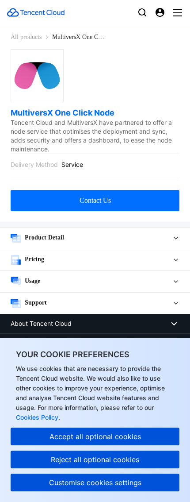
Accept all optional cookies (95, 436)
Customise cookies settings (95, 482)
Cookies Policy (37, 417)
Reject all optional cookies (95, 459)
